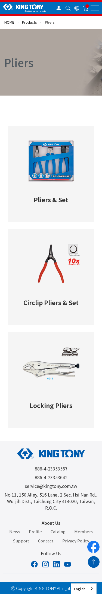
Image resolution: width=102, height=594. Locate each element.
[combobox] (84, 588)
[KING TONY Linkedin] (56, 565)
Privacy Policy (75, 541)
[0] (85, 8)
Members (83, 531)
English (79, 588)
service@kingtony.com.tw (51, 486)
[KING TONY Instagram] (45, 565)
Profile (35, 531)
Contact (46, 541)
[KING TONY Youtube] (67, 565)
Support (21, 541)
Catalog (58, 531)
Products (29, 22)
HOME (9, 22)
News (14, 531)
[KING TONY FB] (34, 565)
